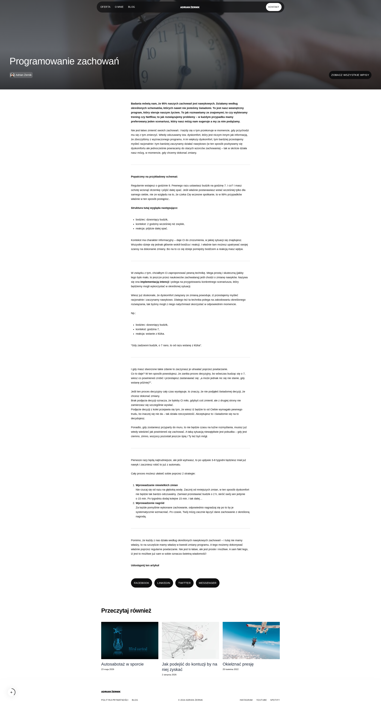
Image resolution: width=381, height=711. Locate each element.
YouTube (261, 700)
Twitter (184, 582)
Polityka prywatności (114, 700)
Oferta (105, 7)
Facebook (141, 582)
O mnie (119, 7)
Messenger (208, 582)
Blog (131, 7)
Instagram (246, 700)
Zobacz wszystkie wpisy (350, 74)
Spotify (275, 700)
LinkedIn (163, 582)
